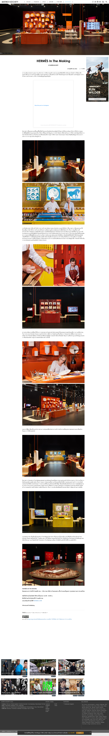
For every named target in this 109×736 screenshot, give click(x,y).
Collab (100, 716)
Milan (105, 705)
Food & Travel (14, 707)
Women (101, 707)
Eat (82, 704)
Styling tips (88, 722)
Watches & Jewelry (23, 704)
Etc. (90, 707)
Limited (88, 711)
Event (102, 720)
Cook (95, 705)
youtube (47, 710)
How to (8, 707)
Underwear (103, 710)
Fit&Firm (100, 719)
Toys (36, 707)
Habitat (85, 713)
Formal (100, 708)
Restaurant (84, 716)
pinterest (47, 708)
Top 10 (29, 708)
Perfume (99, 723)
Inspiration (13, 705)
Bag (97, 717)
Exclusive (28, 612)
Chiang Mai (84, 708)
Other (98, 705)
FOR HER (59, 2)
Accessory (92, 717)
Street (97, 707)
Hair (83, 710)
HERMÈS (44, 612)
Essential (19, 708)
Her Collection (87, 710)
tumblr (47, 711)
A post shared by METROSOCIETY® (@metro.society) (53, 125)
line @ (55, 704)
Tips (83, 720)
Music (95, 713)
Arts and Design (85, 719)
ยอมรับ (79, 732)
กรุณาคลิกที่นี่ (71, 732)
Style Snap (21, 705)
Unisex (101, 705)
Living (88, 723)
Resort (87, 707)
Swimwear (88, 705)
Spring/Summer (91, 716)
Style (44, 2)
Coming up (90, 713)
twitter (47, 707)
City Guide (24, 708)
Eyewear (84, 714)
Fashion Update (14, 704)
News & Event (40, 707)
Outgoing (102, 704)
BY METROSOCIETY (53, 65)
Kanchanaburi (91, 704)
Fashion (36, 2)
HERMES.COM (38, 600)
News (91, 719)
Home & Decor (30, 707)
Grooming (8, 705)
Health (83, 722)
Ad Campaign (90, 714)
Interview (53, 695)
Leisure (51, 2)
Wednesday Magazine (69, 704)
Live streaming (31, 704)
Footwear (84, 723)
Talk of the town (36, 612)
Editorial (68, 2)
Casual (95, 714)
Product (98, 720)
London (97, 704)
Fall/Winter (87, 717)
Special (98, 710)
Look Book (93, 711)
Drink (104, 719)
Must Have (14, 708)
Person (85, 704)
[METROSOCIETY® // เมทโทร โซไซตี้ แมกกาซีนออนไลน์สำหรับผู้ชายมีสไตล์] (9, 2)
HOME (28, 2)
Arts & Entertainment (22, 707)
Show (101, 713)
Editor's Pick (25, 676)
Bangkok (84, 711)
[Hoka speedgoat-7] (97, 79)
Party (97, 708)
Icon (17, 705)
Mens (98, 713)
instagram (48, 705)
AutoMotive (93, 723)
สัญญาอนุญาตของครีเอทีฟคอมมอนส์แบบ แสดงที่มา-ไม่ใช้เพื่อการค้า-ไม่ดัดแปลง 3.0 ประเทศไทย (50, 619)
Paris (101, 711)
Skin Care (95, 719)
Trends (104, 717)
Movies (98, 711)
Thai (92, 705)
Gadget (102, 722)
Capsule (104, 716)
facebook (48, 704)
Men (83, 717)
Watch (92, 722)
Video (32, 708)
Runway (8, 704)
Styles (97, 716)
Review (83, 707)
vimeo (55, 705)
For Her (43, 704)
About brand (38, 704)
